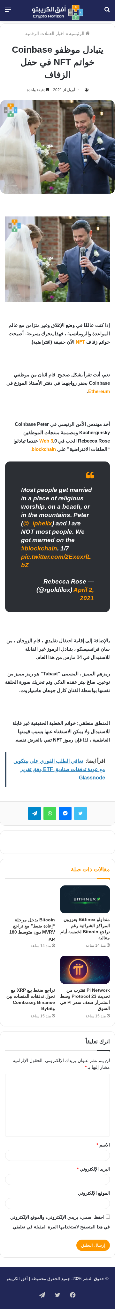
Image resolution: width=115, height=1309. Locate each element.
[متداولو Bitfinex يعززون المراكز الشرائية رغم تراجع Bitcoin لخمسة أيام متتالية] (85, 899)
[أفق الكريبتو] (57, 12)
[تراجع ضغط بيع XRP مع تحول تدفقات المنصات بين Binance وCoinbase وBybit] (30, 970)
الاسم (103, 1144)
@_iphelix (37, 523)
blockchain (44, 449)
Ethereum (99, 391)
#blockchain (39, 548)
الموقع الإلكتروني (94, 1193)
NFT (80, 342)
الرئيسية (77, 33)
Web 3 (46, 441)
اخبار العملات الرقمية (45, 33)
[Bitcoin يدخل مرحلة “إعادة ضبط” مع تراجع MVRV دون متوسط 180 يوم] (30, 899)
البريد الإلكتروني (93, 1169)
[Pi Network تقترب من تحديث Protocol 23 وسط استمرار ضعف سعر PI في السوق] (85, 970)
